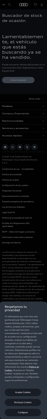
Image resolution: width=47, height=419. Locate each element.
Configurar (23, 412)
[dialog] (23, 360)
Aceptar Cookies (23, 392)
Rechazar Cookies (22, 402)
